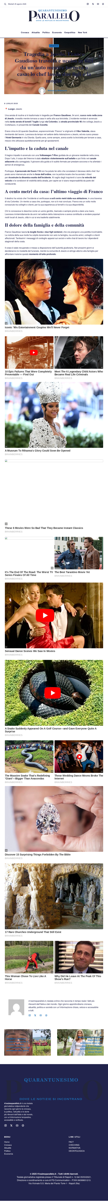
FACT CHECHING (74, 1143)
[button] (5, 4)
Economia (57, 32)
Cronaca (25, 32)
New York (82, 32)
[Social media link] (88, 4)
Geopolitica (69, 32)
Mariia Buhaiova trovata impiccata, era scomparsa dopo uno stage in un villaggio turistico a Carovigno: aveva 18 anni (90, 1044)
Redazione (62, 90)
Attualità (7, 1147)
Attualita (36, 32)
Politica (46, 32)
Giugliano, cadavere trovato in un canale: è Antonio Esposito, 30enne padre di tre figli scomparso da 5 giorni (18, 1044)
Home (6, 1141)
